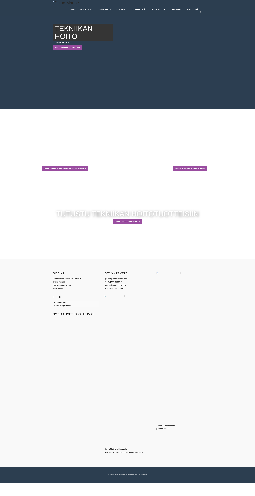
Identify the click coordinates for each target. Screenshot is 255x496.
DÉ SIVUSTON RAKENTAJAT (138, 474)
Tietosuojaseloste (63, 306)
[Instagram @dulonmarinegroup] (54, 321)
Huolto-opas (61, 302)
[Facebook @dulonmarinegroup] (58, 321)
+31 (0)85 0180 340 (114, 282)
